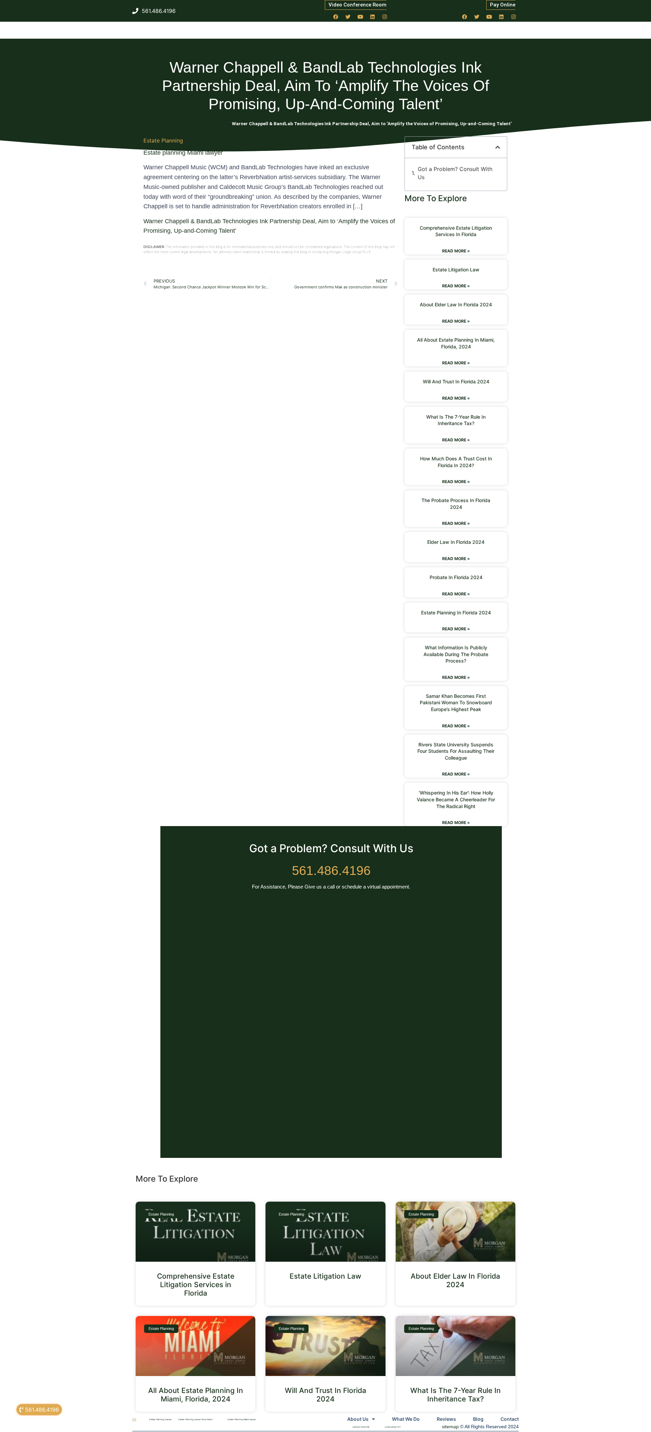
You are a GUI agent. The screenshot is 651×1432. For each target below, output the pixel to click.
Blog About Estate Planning (203, 123)
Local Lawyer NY (393, 1427)
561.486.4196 (331, 870)
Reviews (446, 1419)
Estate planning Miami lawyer (183, 152)
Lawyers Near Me (361, 1427)
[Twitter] (348, 17)
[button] (497, 147)
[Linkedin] (373, 17)
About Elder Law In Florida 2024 (456, 304)
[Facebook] (336, 17)
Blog (478, 1419)
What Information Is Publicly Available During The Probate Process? (455, 654)
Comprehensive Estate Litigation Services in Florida (195, 1284)
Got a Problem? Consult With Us (455, 173)
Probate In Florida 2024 (456, 577)
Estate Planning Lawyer (160, 1419)
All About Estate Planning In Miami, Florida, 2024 (195, 1394)
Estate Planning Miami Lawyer (242, 1419)
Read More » (456, 250)
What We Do (406, 1419)
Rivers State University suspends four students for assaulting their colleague (455, 751)
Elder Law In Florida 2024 (456, 542)
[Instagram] (385, 17)
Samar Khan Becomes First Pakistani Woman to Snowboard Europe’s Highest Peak (456, 702)
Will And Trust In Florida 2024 (456, 381)
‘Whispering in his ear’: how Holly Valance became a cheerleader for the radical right (456, 799)
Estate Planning (163, 140)
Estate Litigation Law (456, 269)
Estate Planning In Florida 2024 (456, 612)
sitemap (450, 1426)
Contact (509, 1419)
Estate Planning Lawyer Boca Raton (195, 1419)
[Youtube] (360, 17)
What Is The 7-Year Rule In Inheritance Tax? (455, 1394)
